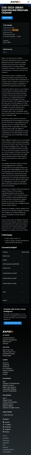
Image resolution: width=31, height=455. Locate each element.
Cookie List (5, 447)
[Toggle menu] (28, 2)
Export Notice (6, 442)
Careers (5, 374)
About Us (6, 363)
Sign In (5, 398)
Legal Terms (6, 438)
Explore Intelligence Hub (12, 323)
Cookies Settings (7, 451)
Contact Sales (7, 355)
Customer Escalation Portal (11, 407)
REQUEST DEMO (7, 17)
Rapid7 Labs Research (9, 387)
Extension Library (8, 404)
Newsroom (6, 366)
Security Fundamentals (10, 391)
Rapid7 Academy (8, 406)
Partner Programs (8, 370)
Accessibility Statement (8, 449)
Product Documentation (10, 402)
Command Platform (8, 338)
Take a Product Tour (9, 352)
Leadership (6, 365)
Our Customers (7, 368)
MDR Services (7, 341)
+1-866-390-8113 (8, 415)
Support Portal (7, 400)
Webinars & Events (8, 385)
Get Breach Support (9, 353)
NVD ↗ (5, 52)
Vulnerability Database (9, 389)
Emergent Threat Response (11, 383)
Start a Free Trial (8, 350)
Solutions (5, 343)
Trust (4, 444)
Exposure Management (10, 340)
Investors (5, 372)
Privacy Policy (6, 440)
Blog (4, 381)
